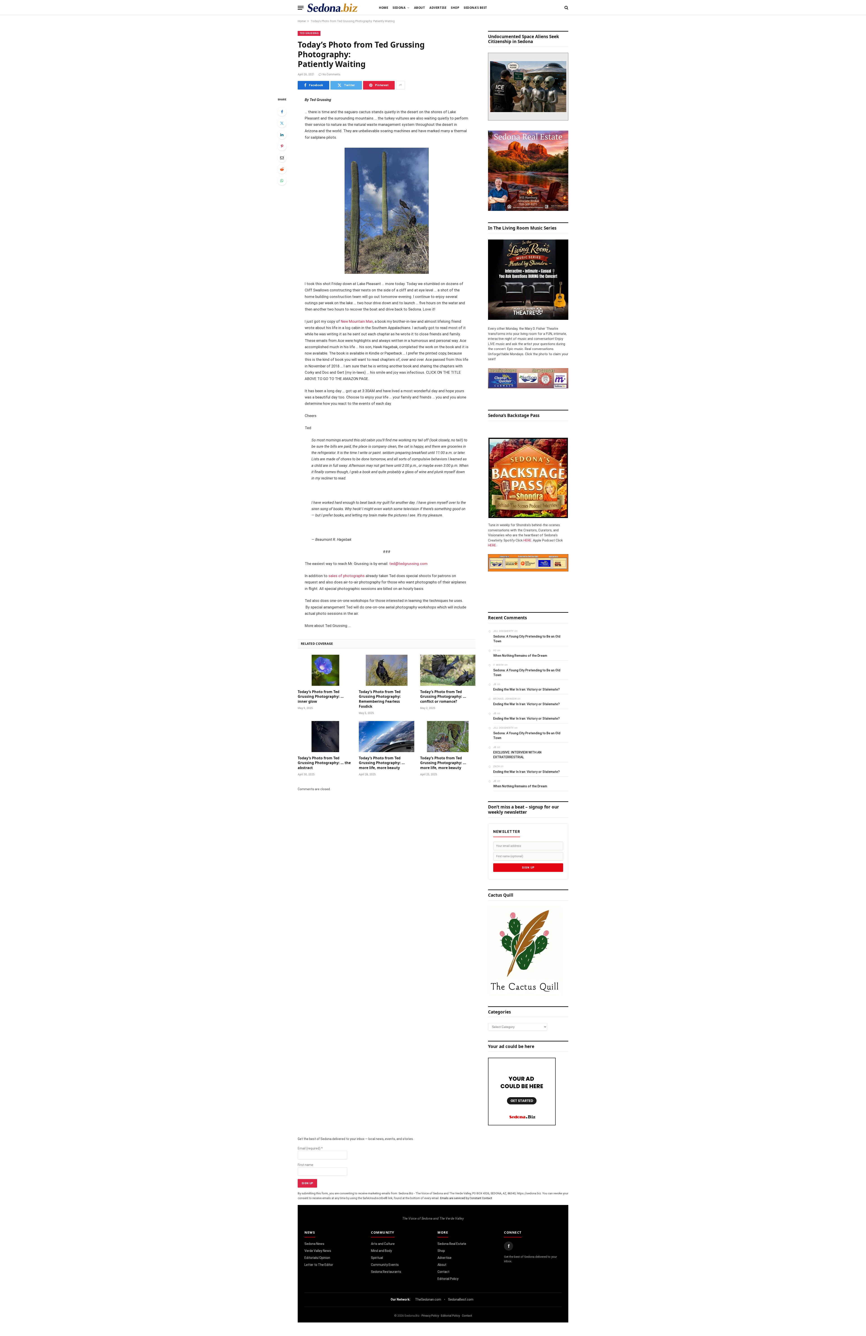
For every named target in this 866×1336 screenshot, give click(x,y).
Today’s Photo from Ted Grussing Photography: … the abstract (324, 763)
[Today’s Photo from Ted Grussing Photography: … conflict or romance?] (447, 670)
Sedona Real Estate (452, 1244)
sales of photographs (346, 576)
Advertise (437, 8)
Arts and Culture (383, 1244)
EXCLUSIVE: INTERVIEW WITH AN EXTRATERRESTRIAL (517, 755)
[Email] (281, 157)
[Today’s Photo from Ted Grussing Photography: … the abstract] (325, 736)
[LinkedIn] (281, 134)
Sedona (399, 8)
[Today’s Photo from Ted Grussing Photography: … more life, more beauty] (386, 736)
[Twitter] (281, 123)
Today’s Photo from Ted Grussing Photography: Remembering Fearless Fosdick (380, 699)
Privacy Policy (430, 1315)
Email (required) (310, 1148)
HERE (527, 540)
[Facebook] (281, 111)
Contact (443, 1272)
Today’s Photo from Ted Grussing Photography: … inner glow (321, 696)
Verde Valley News (317, 1251)
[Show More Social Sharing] (400, 85)
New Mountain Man (357, 321)
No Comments (331, 74)
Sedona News (314, 1244)
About (419, 8)
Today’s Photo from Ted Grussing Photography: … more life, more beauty (382, 763)
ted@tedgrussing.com (408, 564)
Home (383, 8)
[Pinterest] (281, 146)
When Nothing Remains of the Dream (520, 655)
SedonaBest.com (460, 1299)
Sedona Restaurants (386, 1272)
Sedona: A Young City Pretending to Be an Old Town (526, 639)
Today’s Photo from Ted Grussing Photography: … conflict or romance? (443, 696)
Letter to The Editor (318, 1265)
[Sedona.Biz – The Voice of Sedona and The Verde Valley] (332, 7)
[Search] (566, 8)
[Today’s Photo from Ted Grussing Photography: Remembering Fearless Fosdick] (386, 670)
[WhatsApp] (281, 180)
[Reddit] (281, 169)
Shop (455, 8)
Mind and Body (381, 1251)
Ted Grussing (309, 33)
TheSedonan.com (428, 1299)
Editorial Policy (448, 1279)
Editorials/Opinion (317, 1258)
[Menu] (301, 8)
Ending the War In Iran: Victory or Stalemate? (526, 689)
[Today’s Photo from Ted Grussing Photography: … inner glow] (325, 670)
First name (305, 1165)
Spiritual (377, 1258)
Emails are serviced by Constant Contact (466, 1198)
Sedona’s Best (475, 8)
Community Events (385, 1265)
